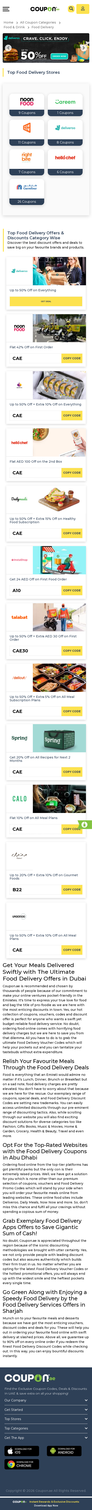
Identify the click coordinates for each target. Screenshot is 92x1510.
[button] (8, 48)
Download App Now (46, 1505)
